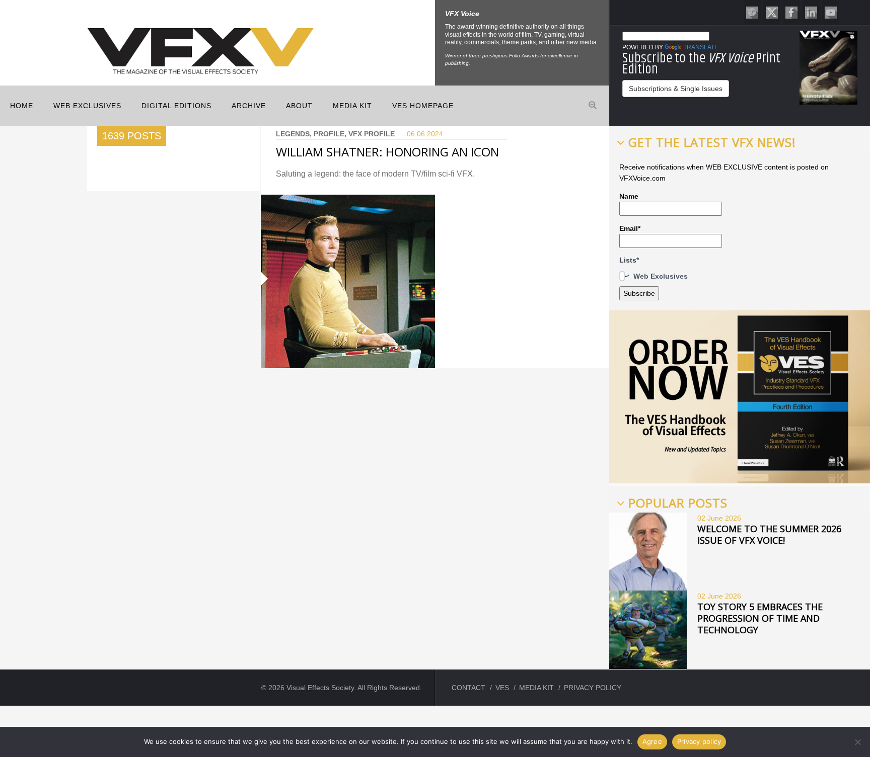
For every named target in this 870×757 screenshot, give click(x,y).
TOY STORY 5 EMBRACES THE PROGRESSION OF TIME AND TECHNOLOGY (760, 618)
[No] (857, 742)
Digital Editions (176, 106)
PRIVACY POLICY (592, 688)
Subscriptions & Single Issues (675, 89)
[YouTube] (830, 12)
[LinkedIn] (811, 12)
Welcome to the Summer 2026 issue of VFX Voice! (769, 534)
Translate (700, 47)
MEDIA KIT (352, 106)
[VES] (752, 12)
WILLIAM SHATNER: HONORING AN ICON (387, 151)
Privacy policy (699, 741)
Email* (629, 228)
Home (21, 106)
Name (628, 196)
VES (502, 688)
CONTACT (468, 688)
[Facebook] (791, 12)
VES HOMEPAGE (423, 106)
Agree (652, 741)
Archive (249, 106)
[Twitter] (771, 12)
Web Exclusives (87, 106)
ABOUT (299, 106)
